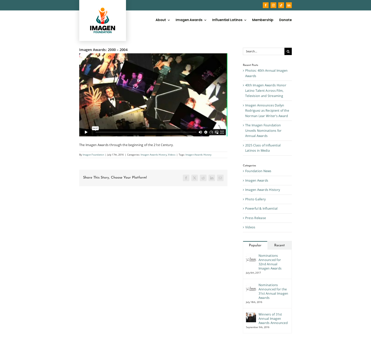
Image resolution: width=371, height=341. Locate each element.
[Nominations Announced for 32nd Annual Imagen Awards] (251, 256)
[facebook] (266, 5)
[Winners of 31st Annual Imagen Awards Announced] (251, 315)
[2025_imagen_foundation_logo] (102, 9)
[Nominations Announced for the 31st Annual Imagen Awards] (251, 285)
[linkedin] (289, 5)
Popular (255, 245)
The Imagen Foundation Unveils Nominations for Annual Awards (263, 130)
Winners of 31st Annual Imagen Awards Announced (273, 318)
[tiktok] (281, 5)
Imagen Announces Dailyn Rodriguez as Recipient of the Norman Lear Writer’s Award (267, 110)
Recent (279, 245)
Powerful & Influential (261, 208)
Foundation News (258, 171)
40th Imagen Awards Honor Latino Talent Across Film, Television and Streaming (265, 90)
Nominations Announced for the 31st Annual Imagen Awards (273, 291)
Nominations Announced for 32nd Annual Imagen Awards (270, 261)
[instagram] (273, 5)
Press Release (255, 218)
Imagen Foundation (93, 154)
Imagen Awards (256, 180)
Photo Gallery (255, 199)
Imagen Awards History (154, 154)
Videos (171, 154)
